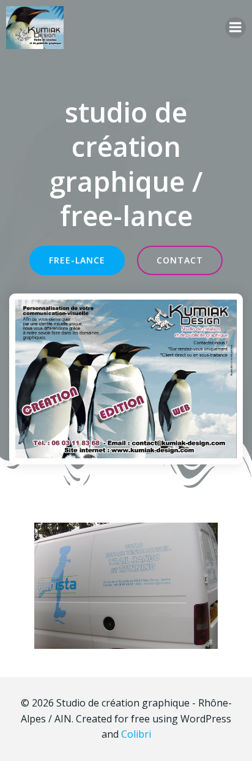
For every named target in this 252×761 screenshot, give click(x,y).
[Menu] (235, 27)
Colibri (136, 734)
